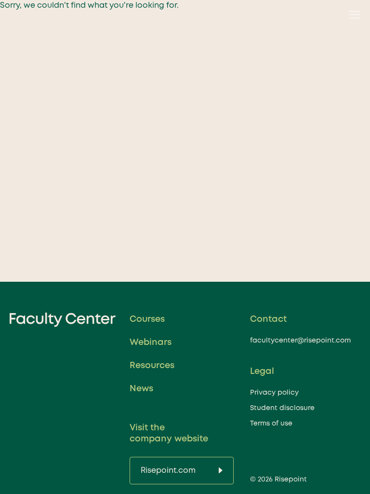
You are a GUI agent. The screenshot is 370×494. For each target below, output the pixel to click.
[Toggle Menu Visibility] (351, 14)
